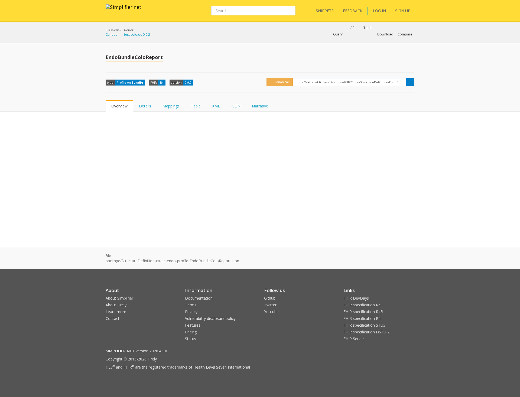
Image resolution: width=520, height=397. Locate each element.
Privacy (191, 311)
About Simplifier (119, 298)
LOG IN (379, 10)
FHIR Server (353, 338)
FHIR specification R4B (363, 311)
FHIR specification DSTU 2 (366, 331)
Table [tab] (196, 106)
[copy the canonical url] (410, 82)
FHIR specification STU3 (364, 325)
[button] (338, 34)
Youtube (271, 311)
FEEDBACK (352, 10)
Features (192, 325)
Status (190, 338)
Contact (112, 318)
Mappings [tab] (171, 106)
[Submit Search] (291, 11)
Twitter (270, 304)
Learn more (116, 311)
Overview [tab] (119, 106)
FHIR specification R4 (362, 318)
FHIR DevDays (356, 298)
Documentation (199, 298)
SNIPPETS (325, 10)
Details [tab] (145, 106)
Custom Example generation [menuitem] (343, 41)
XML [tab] (216, 106)
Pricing (191, 331)
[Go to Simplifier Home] (123, 10)
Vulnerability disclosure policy (210, 318)
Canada (112, 34)
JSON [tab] (235, 106)
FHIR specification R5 (362, 304)
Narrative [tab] (260, 106)
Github (269, 298)
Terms (190, 304)
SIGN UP (402, 10)
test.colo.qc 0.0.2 (137, 34)
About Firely (116, 304)
